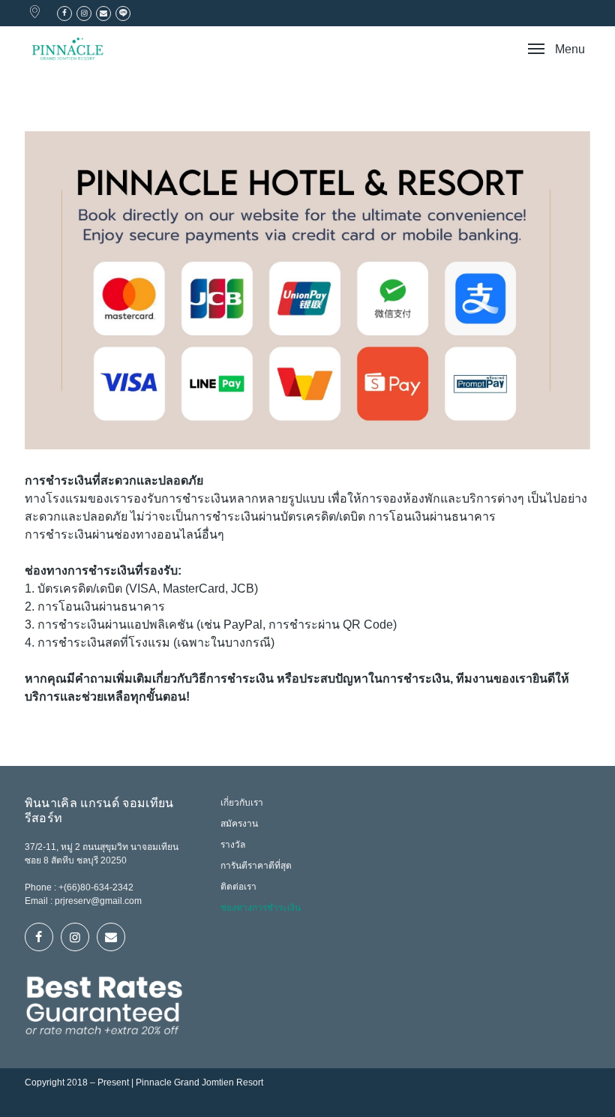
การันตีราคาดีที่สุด (256, 865)
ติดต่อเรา (238, 886)
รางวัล (232, 844)
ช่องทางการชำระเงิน (260, 907)
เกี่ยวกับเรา (241, 802)
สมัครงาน (239, 823)
